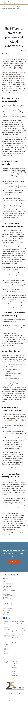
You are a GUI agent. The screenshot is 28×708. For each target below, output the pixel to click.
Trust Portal (14, 661)
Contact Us (8, 610)
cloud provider (16, 418)
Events (13, 673)
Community (14, 671)
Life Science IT (15, 623)
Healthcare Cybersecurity (15, 634)
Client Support (9, 608)
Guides (5, 664)
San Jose (21, 626)
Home (3, 6)
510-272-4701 (9, 614)
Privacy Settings (12, 703)
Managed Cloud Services (7, 636)
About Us (14, 659)
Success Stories (6, 661)
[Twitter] (9, 618)
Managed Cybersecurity (7, 626)
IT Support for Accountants (15, 638)
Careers (13, 665)
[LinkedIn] (7, 618)
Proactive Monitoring (6, 649)
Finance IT (14, 626)
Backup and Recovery (6, 652)
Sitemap (7, 703)
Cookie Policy (14, 705)
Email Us (8, 612)
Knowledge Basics (12, 6)
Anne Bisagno (7, 54)
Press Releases (15, 675)
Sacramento (22, 630)
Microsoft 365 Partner (15, 668)
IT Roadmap (7, 639)
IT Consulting (7, 633)
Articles (6, 6)
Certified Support (6, 645)
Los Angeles (6, 602)
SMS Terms (20, 705)
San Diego (22, 632)
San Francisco (22, 623)
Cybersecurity (7, 659)
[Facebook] (4, 618)
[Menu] (25, 2)
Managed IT (6, 623)
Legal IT (13, 628)
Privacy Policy (19, 703)
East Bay (21, 634)
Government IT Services (14, 641)
